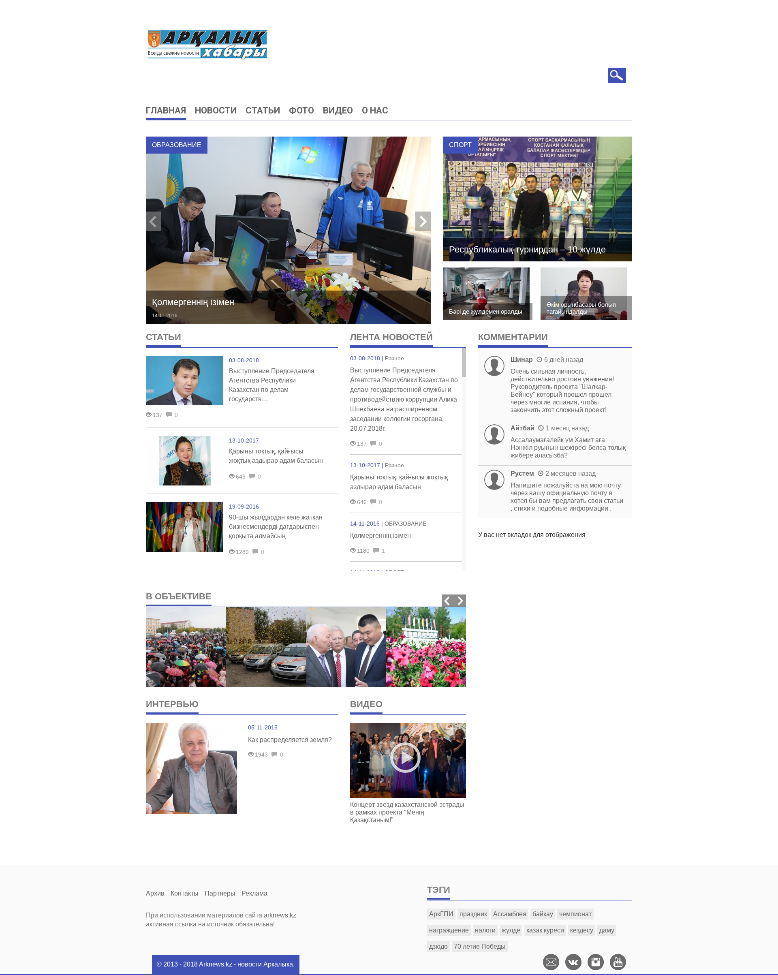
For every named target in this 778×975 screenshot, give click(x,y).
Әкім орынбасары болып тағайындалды (581, 308)
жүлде (511, 930)
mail (551, 962)
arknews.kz (280, 915)
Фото (301, 110)
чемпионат (575, 914)
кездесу (581, 930)
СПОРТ (460, 144)
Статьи (263, 110)
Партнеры (220, 893)
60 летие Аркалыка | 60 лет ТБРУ (264, 743)
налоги (485, 930)
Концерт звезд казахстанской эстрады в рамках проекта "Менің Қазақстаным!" (407, 812)
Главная (166, 110)
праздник (473, 914)
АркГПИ (441, 914)
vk (573, 962)
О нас (375, 110)
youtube (618, 962)
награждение (449, 930)
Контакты (185, 893)
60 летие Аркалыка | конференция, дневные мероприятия (345, 739)
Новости (216, 110)
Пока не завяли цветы (423, 747)
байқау (542, 914)
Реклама (254, 893)
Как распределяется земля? (290, 739)
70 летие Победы (480, 946)
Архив (155, 893)
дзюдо (438, 946)
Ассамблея (509, 914)
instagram (596, 962)
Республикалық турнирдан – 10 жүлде (527, 249)
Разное (394, 358)
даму (606, 930)
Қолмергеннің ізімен (193, 302)
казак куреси (545, 930)
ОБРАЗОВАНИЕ (176, 144)
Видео (338, 110)
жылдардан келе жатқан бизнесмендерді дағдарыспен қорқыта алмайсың (276, 526)
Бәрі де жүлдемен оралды (485, 311)
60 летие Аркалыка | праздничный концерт (183, 743)
